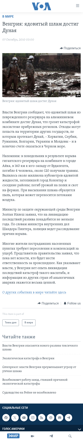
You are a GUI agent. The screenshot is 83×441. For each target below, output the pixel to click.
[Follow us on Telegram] (68, 417)
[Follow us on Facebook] (6, 417)
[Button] (70, 48)
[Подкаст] (50, 417)
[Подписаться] (59, 417)
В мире (8, 17)
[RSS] (41, 417)
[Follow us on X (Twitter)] (15, 417)
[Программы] (32, 436)
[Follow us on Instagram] (32, 417)
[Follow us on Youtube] (24, 417)
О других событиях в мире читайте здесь (34, 292)
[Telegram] (51, 436)
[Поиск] (70, 436)
